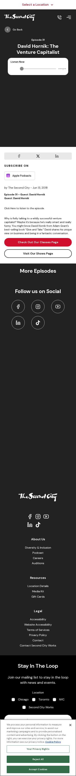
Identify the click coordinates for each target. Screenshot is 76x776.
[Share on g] (38, 156)
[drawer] (69, 17)
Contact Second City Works (38, 645)
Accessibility (38, 619)
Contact (38, 640)
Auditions (38, 563)
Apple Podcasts (21, 175)
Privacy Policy (38, 635)
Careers (38, 558)
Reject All (38, 759)
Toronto (44, 699)
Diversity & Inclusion (38, 547)
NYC (61, 699)
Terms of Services (38, 630)
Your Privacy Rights (38, 749)
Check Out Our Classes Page (38, 242)
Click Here (10, 208)
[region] (38, 747)
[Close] (70, 725)
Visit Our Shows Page (38, 253)
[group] (38, 69)
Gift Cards (38, 597)
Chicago (23, 699)
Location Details (38, 586)
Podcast (38, 553)
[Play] (13, 68)
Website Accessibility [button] (38, 624)
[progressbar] (39, 68)
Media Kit (38, 591)
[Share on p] (57, 156)
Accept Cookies (38, 769)
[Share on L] (19, 156)
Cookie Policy (53, 741)
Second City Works (41, 707)
